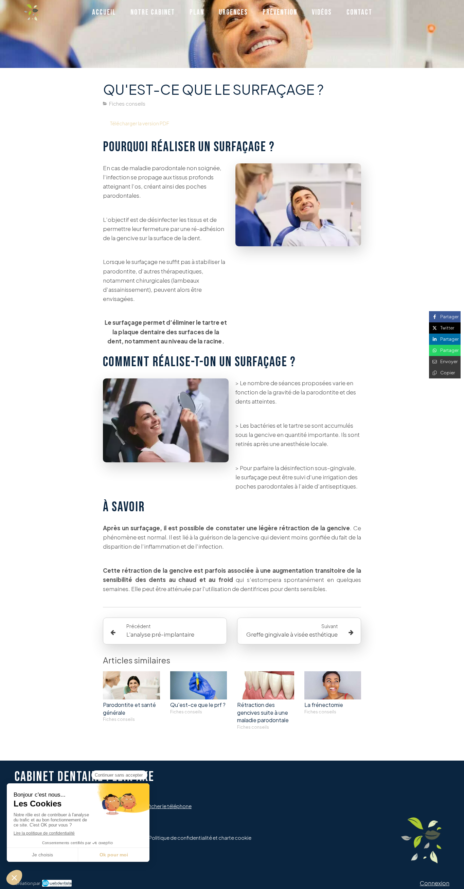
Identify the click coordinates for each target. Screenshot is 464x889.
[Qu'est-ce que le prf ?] (198, 685)
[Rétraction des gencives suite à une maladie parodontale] (265, 685)
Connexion (434, 883)
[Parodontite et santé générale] (131, 685)
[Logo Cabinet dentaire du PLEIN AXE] (31, 18)
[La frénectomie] (332, 685)
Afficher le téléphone (167, 806)
